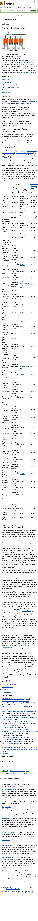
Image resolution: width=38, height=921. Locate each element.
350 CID (22, 357)
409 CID (22, 427)
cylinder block (28, 103)
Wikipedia (19, 16)
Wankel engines (7, 631)
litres (17, 68)
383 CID (22, 384)
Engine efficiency (8, 857)
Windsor (22, 368)
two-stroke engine (27, 611)
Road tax (6, 741)
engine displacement (9, 782)
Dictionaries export (4, 891)
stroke (4, 101)
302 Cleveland (24, 285)
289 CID (22, 265)
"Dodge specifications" (10, 727)
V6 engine (18, 643)
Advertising (17, 888)
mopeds (16, 609)
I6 (8, 231)
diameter (34, 101)
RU (24, 1)
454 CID (22, 481)
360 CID (22, 375)
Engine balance (7, 845)
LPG (7, 743)
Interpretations (10, 19)
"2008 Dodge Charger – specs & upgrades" (16, 699)
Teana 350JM (25, 660)
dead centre (29, 64)
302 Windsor (25, 283)
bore (31, 99)
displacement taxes (8, 832)
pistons (4, 62)
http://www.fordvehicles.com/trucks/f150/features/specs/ (19, 711)
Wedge (23, 445)
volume (22, 60)
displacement (6, 818)
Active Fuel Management (9, 684)
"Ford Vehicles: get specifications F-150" (15, 707)
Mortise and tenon (10, 773)
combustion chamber (29, 72)
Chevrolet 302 (24, 287)
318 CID (22, 326)
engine (4, 664)
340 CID (22, 346)
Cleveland (24, 366)
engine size (6, 840)
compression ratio (7, 687)
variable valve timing (13, 545)
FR (35, 1)
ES (32, 1)
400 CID (22, 417)
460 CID (22, 494)
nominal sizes (30, 170)
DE (28, 1)
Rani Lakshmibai (29, 773)
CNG (3, 743)
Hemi (22, 447)
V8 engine (27, 645)
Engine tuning (6, 807)
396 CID (22, 409)
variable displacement (8, 692)
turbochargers (27, 545)
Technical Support (10, 888)
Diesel (11, 743)
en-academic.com (7, 3)
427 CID (22, 452)
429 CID (22, 466)
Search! (33, 10)
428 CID (22, 459)
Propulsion (5, 753)
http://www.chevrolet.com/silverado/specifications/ (17, 721)
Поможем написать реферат (19, 771)
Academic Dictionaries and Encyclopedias (16, 7)
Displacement (6, 801)
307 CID (22, 313)
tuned (3, 541)
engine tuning (6, 689)
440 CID (22, 474)
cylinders (16, 62)
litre (5, 157)
